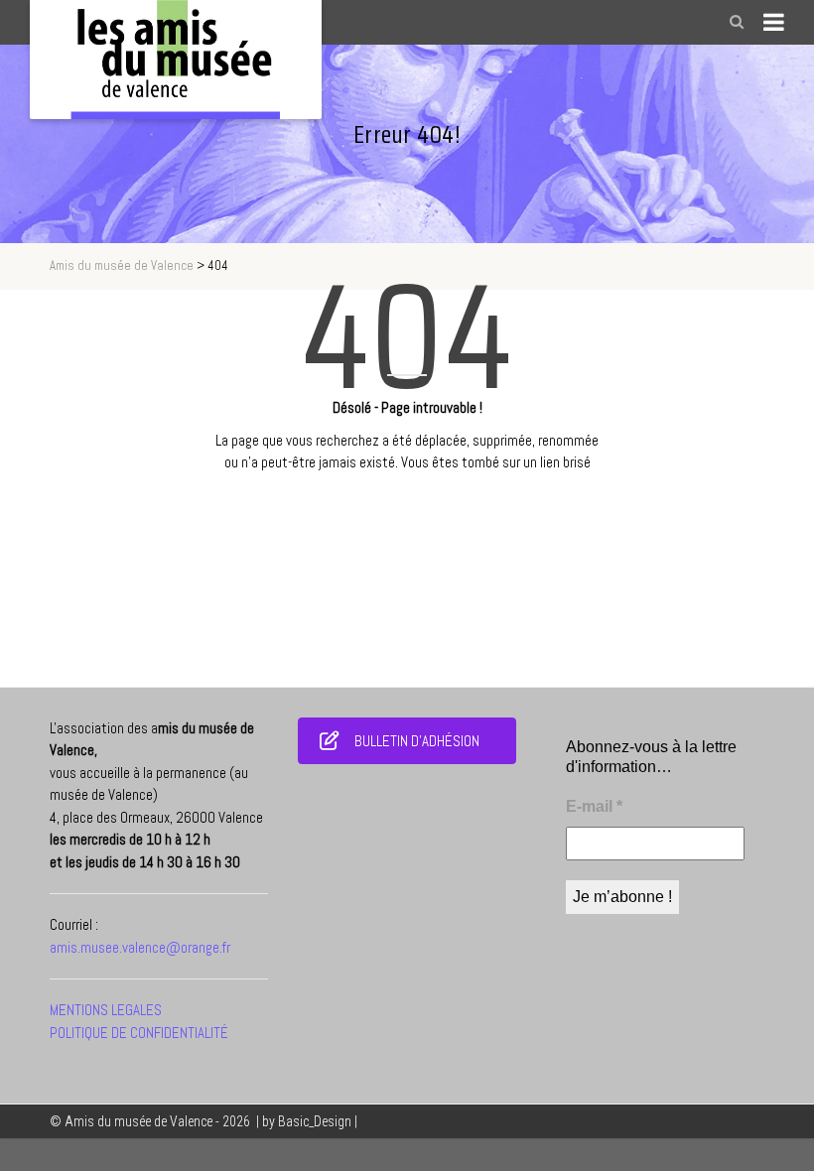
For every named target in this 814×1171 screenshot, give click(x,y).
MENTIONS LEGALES (106, 1009)
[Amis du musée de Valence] (176, 59)
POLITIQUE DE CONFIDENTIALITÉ (139, 1032)
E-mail (594, 806)
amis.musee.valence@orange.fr (140, 947)
